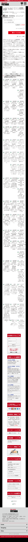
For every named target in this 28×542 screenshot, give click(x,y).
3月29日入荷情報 (11, 360)
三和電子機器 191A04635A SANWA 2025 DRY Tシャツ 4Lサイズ (14, 186)
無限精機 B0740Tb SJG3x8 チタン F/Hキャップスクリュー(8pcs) (14, 209)
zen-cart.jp (25, 536)
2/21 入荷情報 (11, 376)
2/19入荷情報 (10, 384)
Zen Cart (21, 536)
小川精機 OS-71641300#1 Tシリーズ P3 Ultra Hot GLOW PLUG (21, 279)
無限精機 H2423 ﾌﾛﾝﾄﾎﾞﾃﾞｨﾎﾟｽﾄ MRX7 (21, 123)
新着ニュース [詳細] (14, 357)
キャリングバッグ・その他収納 (16, 7)
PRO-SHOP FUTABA (11, 536)
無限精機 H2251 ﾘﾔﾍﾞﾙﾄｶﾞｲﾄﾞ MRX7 (14, 123)
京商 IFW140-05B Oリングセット (21, 265)
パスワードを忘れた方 (12, 346)
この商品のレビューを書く (14, 454)
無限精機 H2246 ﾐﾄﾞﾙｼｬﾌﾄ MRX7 (6, 123)
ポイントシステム (12, 486)
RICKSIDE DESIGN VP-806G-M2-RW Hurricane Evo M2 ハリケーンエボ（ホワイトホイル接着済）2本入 (7, 317)
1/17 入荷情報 (11, 394)
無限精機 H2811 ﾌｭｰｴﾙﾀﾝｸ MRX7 (13, 131)
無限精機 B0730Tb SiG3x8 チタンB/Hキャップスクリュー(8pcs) (6, 269)
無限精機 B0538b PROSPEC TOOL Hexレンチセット (13, 269)
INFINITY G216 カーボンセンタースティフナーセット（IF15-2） (22, 173)
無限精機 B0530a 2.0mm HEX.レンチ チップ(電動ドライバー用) (22, 209)
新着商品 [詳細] (13, 414)
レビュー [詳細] (13, 446)
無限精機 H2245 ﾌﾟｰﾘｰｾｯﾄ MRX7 (21, 114)
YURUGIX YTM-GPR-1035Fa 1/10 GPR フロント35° (21, 134)
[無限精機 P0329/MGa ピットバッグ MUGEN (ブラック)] (14, 13)
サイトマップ (11, 473)
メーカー (11, 430)
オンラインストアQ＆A (13, 488)
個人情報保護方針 (12, 469)
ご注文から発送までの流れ (13, 484)
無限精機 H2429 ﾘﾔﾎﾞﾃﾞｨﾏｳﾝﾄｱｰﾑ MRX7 (6, 132)
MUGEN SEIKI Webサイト (13, 440)
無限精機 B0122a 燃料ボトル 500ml (21, 256)
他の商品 (10, 441)
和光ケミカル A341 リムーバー (14, 324)
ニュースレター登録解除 (13, 475)
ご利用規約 (10, 471)
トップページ (6, 7)
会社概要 (10, 462)
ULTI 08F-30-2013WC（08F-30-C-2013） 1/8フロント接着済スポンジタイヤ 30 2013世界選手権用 (6, 243)
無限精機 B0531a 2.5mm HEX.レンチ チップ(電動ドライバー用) (7, 223)
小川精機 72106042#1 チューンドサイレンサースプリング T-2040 (6, 292)
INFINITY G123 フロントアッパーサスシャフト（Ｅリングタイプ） (7, 160)
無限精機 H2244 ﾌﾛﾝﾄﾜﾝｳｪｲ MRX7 (21, 105)
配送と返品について (12, 467)
